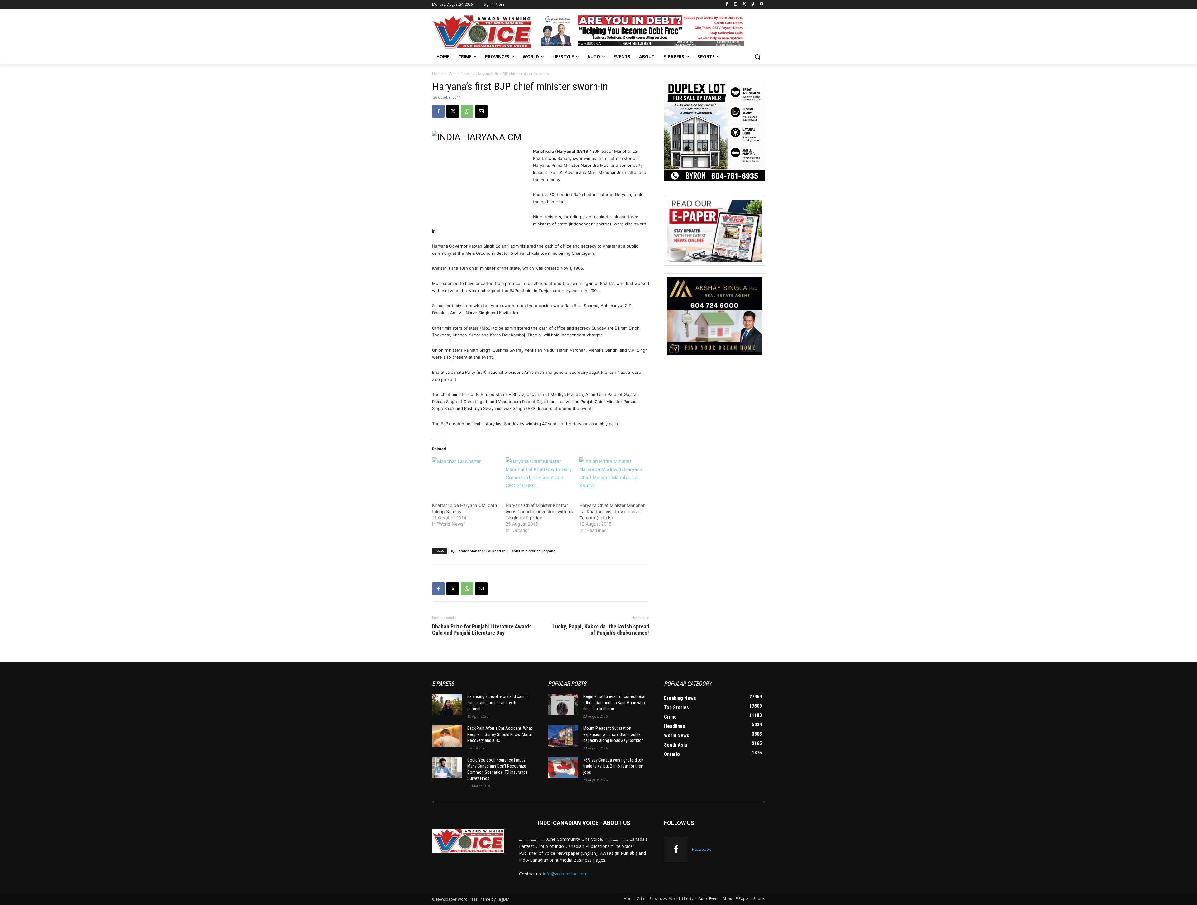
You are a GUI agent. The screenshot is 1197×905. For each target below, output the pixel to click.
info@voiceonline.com (565, 874)
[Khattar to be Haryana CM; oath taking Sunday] (465, 476)
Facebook (701, 849)
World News (459, 73)
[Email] (481, 111)
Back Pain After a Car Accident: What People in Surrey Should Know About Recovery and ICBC (499, 734)
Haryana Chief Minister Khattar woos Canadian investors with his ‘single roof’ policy (539, 511)
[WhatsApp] (467, 111)
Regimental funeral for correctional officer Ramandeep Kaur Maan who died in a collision (614, 702)
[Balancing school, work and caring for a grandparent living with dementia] (447, 704)
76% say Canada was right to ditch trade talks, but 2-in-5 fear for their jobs (613, 766)
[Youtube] (761, 4)
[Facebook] (726, 4)
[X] (744, 4)
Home (437, 73)
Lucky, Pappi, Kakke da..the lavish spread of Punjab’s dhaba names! (600, 629)
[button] (757, 56)
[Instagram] (735, 4)
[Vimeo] (752, 4)
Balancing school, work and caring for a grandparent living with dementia (497, 702)
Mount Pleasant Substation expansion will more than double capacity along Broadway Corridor (613, 734)
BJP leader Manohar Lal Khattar (478, 550)
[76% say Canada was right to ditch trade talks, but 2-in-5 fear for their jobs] (563, 767)
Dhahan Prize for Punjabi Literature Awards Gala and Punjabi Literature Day (482, 629)
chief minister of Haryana (533, 550)
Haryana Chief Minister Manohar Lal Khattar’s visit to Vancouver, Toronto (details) (612, 511)
